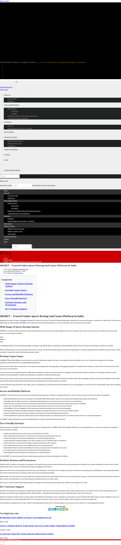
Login (5, 242)
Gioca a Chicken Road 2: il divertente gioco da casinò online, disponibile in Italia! (37, 526)
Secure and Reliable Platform (19, 294)
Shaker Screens (12, 203)
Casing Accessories (10, 236)
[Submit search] (32, 246)
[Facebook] (49, 509)
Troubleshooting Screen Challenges (19, 213)
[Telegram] (60, 509)
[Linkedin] (55, 509)
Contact (6, 239)
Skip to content (4, 1)
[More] (67, 509)
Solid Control (8, 224)
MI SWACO (14, 208)
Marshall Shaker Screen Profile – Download (21, 221)
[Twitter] (52, 509)
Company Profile (13, 196)
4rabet (24, 320)
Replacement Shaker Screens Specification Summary (24, 211)
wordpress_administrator (20, 269)
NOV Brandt (15, 206)
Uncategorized (18, 273)
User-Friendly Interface (16, 298)
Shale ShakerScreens (10, 201)
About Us (7, 193)
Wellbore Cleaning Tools (15, 231)
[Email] (63, 509)
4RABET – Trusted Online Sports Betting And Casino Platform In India (22, 262)
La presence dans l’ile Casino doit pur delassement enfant (26, 534)
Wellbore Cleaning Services (16, 229)
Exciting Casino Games (16, 290)
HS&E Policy (11, 198)
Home (6, 190)
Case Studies (12, 234)
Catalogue (7, 216)
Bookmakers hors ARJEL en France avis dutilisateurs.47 (25, 518)
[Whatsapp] (58, 509)
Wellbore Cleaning (9, 226)
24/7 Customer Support (16, 309)
